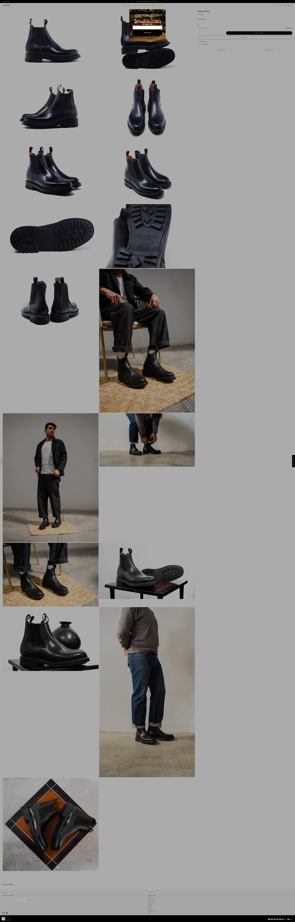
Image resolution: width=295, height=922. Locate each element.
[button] (164, 11)
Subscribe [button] (147, 32)
